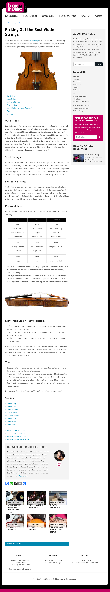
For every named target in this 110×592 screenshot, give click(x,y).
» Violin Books (10, 421)
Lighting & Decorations (81, 102)
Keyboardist (77, 84)
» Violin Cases (10, 424)
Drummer (77, 82)
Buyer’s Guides (48, 16)
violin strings (34, 40)
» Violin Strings (11, 403)
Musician (76, 90)
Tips (8, 111)
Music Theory (78, 111)
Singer (76, 87)
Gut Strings (11, 96)
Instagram (85, 16)
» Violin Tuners (10, 406)
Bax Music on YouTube (53, 560)
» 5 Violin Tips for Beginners (15, 433)
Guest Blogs (23, 23)
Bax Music (76, 39)
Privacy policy (71, 579)
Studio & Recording (80, 96)
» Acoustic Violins (11, 409)
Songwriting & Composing (82, 105)
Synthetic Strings (13, 102)
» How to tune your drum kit (15, 436)
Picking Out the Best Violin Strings (29, 32)
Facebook (99, 16)
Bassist (76, 79)
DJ (74, 93)
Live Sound (77, 99)
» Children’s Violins (12, 415)
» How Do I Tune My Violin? (15, 430)
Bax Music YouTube (67, 16)
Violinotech (23, 476)
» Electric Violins (11, 412)
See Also (10, 114)
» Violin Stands (10, 418)
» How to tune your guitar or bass (17, 439)
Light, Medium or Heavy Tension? (19, 108)
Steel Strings (11, 99)
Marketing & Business (81, 108)
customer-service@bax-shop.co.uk (85, 562)
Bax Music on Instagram (53, 562)
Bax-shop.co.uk (30, 16)
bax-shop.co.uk (85, 560)
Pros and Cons (12, 105)
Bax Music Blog (11, 16)
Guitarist (76, 76)
